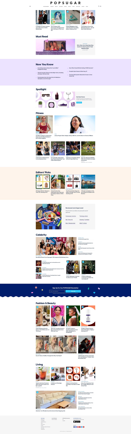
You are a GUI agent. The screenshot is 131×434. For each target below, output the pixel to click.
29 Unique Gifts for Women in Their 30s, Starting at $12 (42, 191)
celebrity (41, 234)
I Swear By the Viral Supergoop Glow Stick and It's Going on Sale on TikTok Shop (57, 193)
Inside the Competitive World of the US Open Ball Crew (73, 158)
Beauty (56, 6)
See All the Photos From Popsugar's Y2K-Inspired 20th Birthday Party (52, 257)
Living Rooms (38, 409)
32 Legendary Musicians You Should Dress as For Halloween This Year (51, 263)
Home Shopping (81, 401)
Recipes (37, 381)
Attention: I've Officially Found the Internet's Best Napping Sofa (50, 411)
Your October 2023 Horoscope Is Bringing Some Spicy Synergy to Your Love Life (57, 28)
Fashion (52, 6)
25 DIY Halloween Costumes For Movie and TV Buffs (72, 277)
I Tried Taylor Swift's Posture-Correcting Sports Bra (42, 158)
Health (69, 6)
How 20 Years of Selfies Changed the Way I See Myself (49, 355)
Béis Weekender (70, 223)
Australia (64, 420)
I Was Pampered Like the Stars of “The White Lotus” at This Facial (42, 330)
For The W (52, 156)
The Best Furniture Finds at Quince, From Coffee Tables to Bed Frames (85, 403)
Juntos (83, 6)
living (39, 364)
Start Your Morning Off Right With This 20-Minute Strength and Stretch (88, 159)
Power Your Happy (54, 419)
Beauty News (53, 189)
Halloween (44, 261)
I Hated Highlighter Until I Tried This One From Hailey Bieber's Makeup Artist (72, 28)
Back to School (69, 381)
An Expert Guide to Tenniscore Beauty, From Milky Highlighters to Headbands (72, 330)
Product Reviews (81, 391)
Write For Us (42, 419)
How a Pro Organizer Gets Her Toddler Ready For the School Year (87, 384)
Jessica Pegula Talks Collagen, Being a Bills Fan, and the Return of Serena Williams (73, 135)
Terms (61, 293)
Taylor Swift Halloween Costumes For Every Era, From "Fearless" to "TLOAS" (85, 254)
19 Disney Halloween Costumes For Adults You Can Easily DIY (87, 278)
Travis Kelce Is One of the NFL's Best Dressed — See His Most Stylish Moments (87, 28)
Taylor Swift (38, 156)
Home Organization (84, 381)
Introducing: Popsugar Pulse (83, 239)
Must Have (78, 6)
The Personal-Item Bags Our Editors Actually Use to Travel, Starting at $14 (73, 192)
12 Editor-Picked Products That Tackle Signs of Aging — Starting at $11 (87, 330)
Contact (42, 425)
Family (73, 6)
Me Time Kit (69, 219)
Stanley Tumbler (84, 219)
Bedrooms (80, 396)
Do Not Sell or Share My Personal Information (45, 427)
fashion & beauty (46, 303)
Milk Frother (83, 223)
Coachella (80, 241)
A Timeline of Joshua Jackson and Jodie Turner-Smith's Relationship (43, 28)
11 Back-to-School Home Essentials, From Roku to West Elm (73, 384)
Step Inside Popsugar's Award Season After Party (86, 249)
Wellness (61, 6)
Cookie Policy (43, 429)
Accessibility (42, 420)
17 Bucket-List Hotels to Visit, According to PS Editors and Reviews (87, 192)
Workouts (83, 156)
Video (87, 6)
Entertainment (46, 6)
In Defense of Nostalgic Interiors (56, 383)
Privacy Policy (65, 293)
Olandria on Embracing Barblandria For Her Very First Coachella (85, 244)
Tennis (67, 156)
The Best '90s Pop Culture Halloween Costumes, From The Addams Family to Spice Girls (53, 269)
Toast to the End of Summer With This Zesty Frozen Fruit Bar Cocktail (42, 384)
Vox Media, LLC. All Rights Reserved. (67, 431)
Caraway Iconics (71, 216)
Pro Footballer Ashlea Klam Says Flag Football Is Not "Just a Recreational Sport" (58, 159)
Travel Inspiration (69, 189)
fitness (40, 113)
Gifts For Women (39, 189)
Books (65, 6)
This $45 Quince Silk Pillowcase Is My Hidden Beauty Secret (85, 398)
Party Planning (38, 255)
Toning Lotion (84, 216)
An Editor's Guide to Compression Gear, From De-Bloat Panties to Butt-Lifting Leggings (44, 137)
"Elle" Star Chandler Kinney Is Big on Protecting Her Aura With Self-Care (57, 330)
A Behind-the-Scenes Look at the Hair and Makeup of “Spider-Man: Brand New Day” (86, 357)
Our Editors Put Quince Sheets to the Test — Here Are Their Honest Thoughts (86, 393)
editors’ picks (43, 172)
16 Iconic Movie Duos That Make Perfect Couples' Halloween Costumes (51, 276)
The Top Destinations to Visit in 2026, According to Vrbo (85, 408)
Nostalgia (53, 381)
